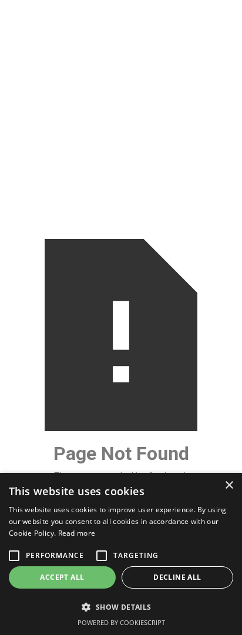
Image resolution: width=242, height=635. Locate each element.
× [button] (228, 485)
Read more (77, 533)
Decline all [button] (177, 577)
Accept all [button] (62, 577)
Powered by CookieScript (121, 622)
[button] (121, 607)
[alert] (121, 554)
